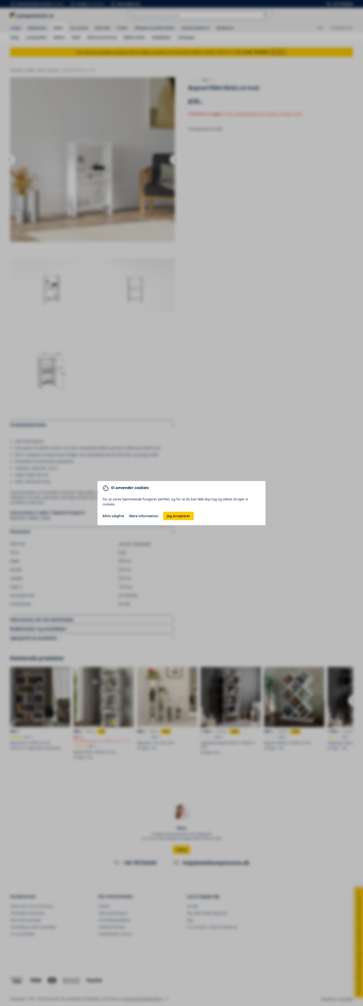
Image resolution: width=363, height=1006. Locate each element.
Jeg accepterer (178, 516)
